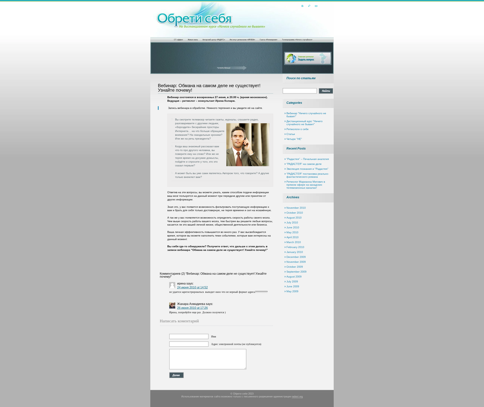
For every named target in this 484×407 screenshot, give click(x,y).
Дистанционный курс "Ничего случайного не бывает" (304, 123)
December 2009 (296, 256)
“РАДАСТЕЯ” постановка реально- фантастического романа (307, 175)
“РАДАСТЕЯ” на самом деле (304, 163)
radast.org (297, 396)
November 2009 (296, 261)
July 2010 (292, 222)
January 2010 (294, 252)
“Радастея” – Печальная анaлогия (307, 158)
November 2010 (296, 207)
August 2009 (294, 276)
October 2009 (294, 266)
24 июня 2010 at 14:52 (192, 287)
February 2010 (295, 247)
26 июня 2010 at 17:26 (192, 307)
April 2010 (292, 237)
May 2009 (292, 291)
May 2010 (292, 232)
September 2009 (296, 271)
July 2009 (292, 281)
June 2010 (292, 227)
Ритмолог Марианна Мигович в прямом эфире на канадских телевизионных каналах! (305, 184)
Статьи (290, 134)
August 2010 (294, 217)
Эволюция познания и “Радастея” (307, 168)
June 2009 (292, 286)
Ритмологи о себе (297, 129)
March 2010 (293, 242)
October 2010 (294, 212)
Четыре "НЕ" (294, 138)
